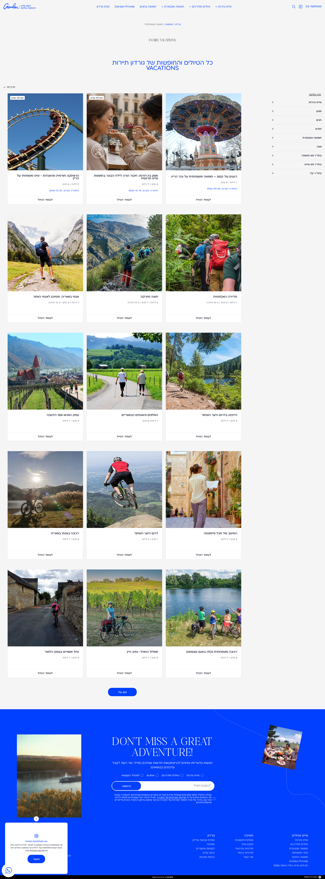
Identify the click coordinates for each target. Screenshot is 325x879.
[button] (164, 6)
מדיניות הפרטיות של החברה (171, 798)
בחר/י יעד (316, 173)
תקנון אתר (247, 844)
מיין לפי (10, 87)
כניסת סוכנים (207, 857)
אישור (36, 859)
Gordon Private (125, 6)
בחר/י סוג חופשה (312, 155)
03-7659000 (314, 6)
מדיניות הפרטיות (37, 851)
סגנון (319, 111)
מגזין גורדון (103, 6)
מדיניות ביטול (245, 853)
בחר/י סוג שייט (313, 164)
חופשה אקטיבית (174, 6)
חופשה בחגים (148, 6)
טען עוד (122, 692)
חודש (318, 129)
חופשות (169, 25)
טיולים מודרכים (201, 6)
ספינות (211, 844)
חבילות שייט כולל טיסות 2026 (291, 865)
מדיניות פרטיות (244, 848)
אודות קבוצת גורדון (204, 840)
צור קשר (248, 857)
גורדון (178, 25)
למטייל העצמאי (130, 775)
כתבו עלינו (209, 853)
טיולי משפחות (300, 853)
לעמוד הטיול (203, 199)
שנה (319, 146)
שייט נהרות (224, 6)
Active (150, 775)
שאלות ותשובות (244, 840)
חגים (319, 120)
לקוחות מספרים (205, 848)
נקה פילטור (315, 94)
